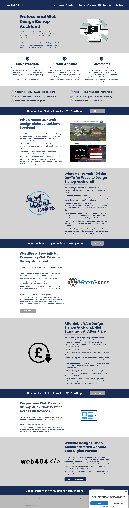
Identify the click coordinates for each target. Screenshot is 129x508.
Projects (69, 5)
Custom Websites (64, 64)
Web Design (80, 5)
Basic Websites (27, 64)
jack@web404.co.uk (83, 499)
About (61, 5)
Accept (99, 503)
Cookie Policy (105, 506)
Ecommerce (108, 5)
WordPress (91, 5)
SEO (99, 5)
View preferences (118, 503)
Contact (119, 5)
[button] (126, 492)
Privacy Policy (112, 506)
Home (53, 5)
